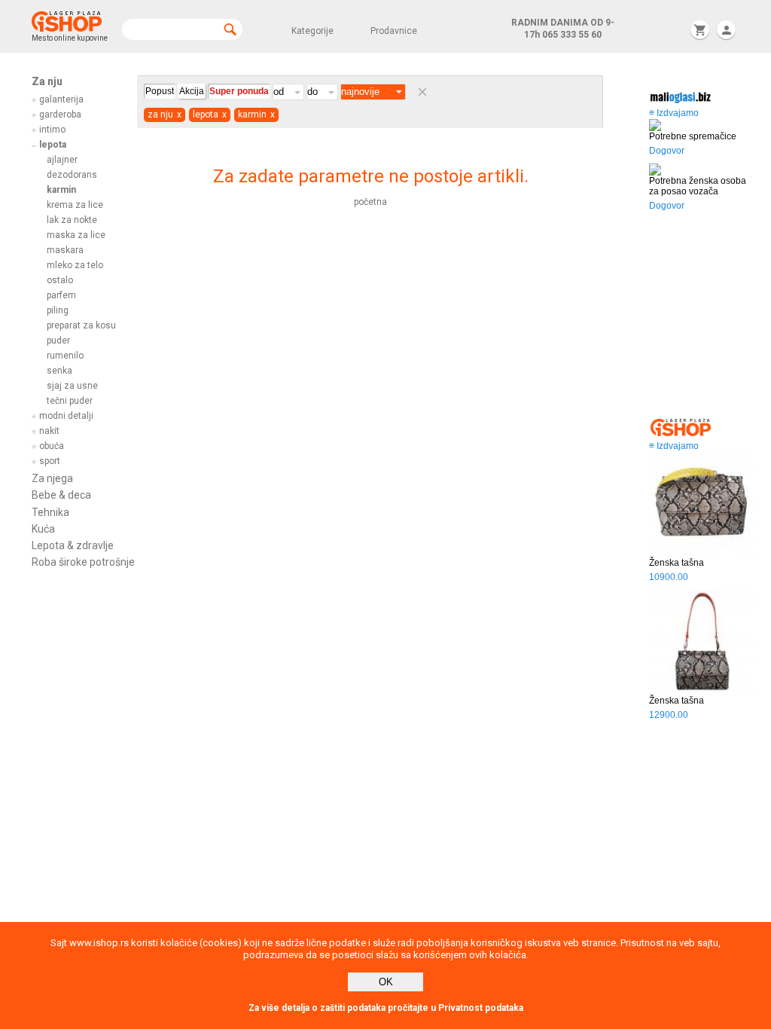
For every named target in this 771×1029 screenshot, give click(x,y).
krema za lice (75, 205)
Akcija (191, 91)
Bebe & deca (61, 495)
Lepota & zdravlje (73, 545)
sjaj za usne (72, 385)
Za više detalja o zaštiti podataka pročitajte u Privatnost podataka (385, 1008)
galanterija (61, 99)
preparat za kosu (81, 325)
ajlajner (62, 159)
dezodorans (72, 174)
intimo (52, 129)
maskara (65, 250)
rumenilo (65, 355)
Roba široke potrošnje (83, 562)
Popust (159, 91)
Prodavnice (393, 31)
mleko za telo (75, 265)
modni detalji (66, 416)
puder (58, 340)
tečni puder (70, 400)
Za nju (47, 81)
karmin (61, 190)
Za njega (52, 478)
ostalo (60, 280)
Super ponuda (239, 91)
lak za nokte (72, 220)
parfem (61, 295)
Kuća (43, 529)
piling (58, 310)
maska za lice (76, 235)
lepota (52, 144)
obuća (51, 446)
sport (49, 461)
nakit (49, 431)
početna (370, 202)
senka (59, 370)
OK (386, 982)
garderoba (60, 114)
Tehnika (50, 512)
